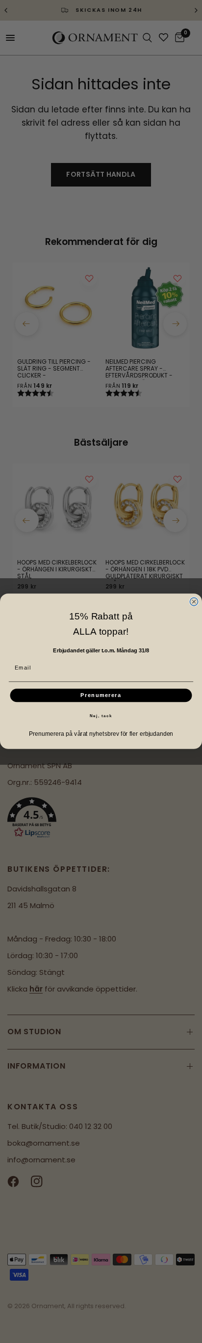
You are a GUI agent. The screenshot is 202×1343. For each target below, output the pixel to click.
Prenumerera (100, 695)
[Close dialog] (194, 602)
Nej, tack (101, 716)
